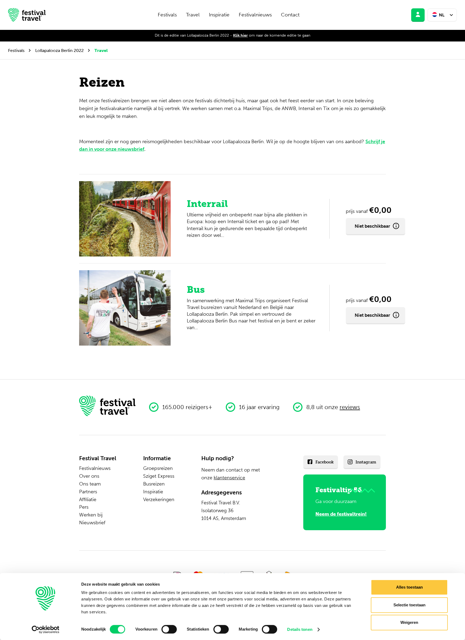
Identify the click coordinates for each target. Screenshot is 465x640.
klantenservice (229, 478)
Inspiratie (219, 15)
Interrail (207, 203)
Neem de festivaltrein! (341, 514)
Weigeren (409, 622)
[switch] (169, 629)
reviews (350, 407)
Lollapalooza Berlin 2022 (59, 50)
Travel (193, 15)
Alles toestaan (409, 587)
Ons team (90, 484)
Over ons (89, 476)
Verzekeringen (158, 499)
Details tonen (299, 629)
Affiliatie (87, 499)
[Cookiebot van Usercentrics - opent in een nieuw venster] (45, 629)
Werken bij (91, 515)
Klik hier (240, 35)
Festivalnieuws (255, 15)
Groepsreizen (158, 468)
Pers (84, 507)
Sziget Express (158, 476)
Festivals (167, 15)
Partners (88, 492)
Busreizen (154, 484)
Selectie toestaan (409, 605)
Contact (290, 15)
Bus (196, 289)
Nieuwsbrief (92, 523)
